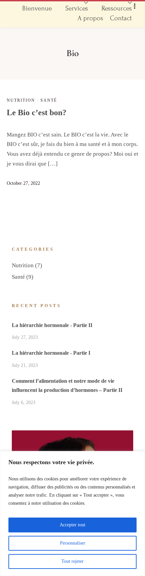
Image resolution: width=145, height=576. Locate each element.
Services (76, 8)
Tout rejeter (72, 561)
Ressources (117, 8)
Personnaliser (72, 543)
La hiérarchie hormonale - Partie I (51, 353)
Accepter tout (72, 524)
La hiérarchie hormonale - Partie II (52, 325)
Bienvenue (37, 8)
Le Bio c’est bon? (36, 112)
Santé (48, 100)
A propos (90, 18)
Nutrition (21, 100)
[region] (72, 513)
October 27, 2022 (23, 183)
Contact (121, 18)
